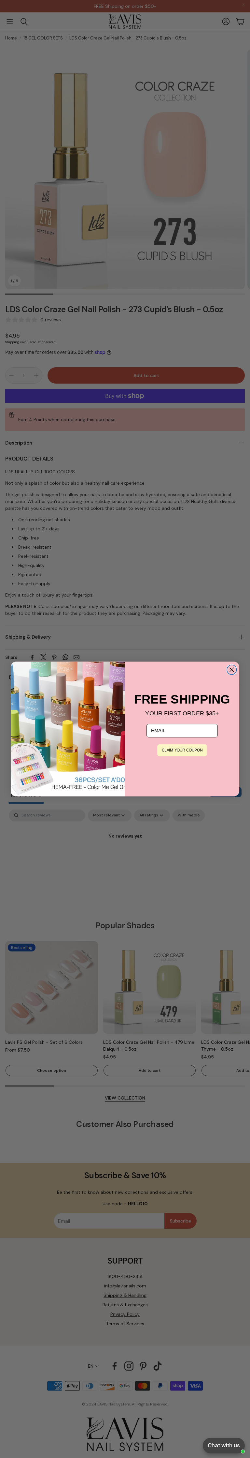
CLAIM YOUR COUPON (182, 750)
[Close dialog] (232, 670)
